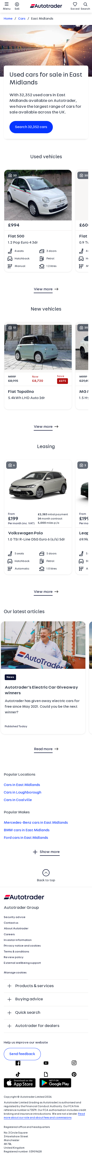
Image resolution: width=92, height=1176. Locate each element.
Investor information (18, 940)
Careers (9, 934)
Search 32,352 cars (31, 127)
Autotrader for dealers (37, 1026)
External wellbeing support (22, 963)
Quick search (27, 1012)
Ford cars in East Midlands (26, 838)
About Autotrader (16, 928)
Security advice (14, 917)
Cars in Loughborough (22, 792)
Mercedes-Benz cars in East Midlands (36, 823)
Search (85, 9)
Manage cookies (15, 972)
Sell (17, 9)
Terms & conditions (16, 951)
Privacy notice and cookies (22, 945)
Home (8, 19)
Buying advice (29, 999)
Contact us (11, 923)
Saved (75, 9)
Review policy (14, 957)
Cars (21, 19)
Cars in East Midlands (22, 785)
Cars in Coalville (18, 800)
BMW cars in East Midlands (27, 830)
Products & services (34, 986)
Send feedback (22, 1054)
